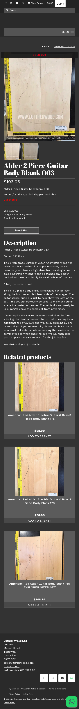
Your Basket (42, 3)
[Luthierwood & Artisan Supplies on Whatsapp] (71, 678)
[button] (70, 98)
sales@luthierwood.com (19, 662)
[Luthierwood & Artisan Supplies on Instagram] (53, 678)
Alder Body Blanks (64, 46)
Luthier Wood (18, 218)
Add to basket (39, 436)
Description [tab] (21, 230)
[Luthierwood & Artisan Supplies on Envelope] (62, 678)
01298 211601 (11, 666)
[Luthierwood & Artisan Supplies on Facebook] (44, 678)
